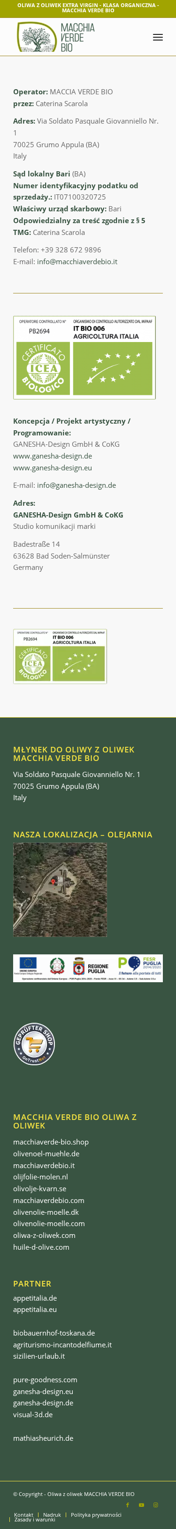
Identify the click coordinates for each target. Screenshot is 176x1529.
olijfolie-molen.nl (40, 1176)
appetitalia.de (35, 1298)
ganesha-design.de (43, 1402)
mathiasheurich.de (43, 1438)
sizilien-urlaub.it (39, 1356)
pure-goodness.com (45, 1379)
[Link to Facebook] (128, 1505)
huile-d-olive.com (41, 1247)
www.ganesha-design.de (52, 455)
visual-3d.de (33, 1414)
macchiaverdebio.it (44, 1165)
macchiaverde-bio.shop (51, 1141)
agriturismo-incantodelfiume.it (62, 1344)
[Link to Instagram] (156, 1505)
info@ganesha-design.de (76, 485)
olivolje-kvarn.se (39, 1188)
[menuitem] (23, 1514)
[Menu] (158, 36)
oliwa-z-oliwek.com (44, 1235)
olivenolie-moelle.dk (46, 1212)
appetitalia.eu (35, 1309)
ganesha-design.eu (43, 1391)
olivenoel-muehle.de (46, 1153)
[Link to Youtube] (142, 1505)
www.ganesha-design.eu (52, 467)
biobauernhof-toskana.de (54, 1332)
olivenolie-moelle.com (49, 1223)
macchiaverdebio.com (48, 1200)
